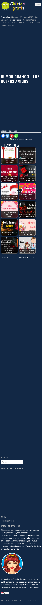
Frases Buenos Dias (25, 22)
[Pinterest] (12, 136)
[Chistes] (13, 10)
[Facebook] (3, 136)
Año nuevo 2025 (26, 17)
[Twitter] (7, 136)
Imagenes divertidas (27, 257)
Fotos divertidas (9, 257)
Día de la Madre (29, 20)
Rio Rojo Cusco (8, 521)
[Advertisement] (21, 50)
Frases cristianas (8, 22)
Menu (38, 4)
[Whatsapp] (16, 136)
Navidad (14, 17)
